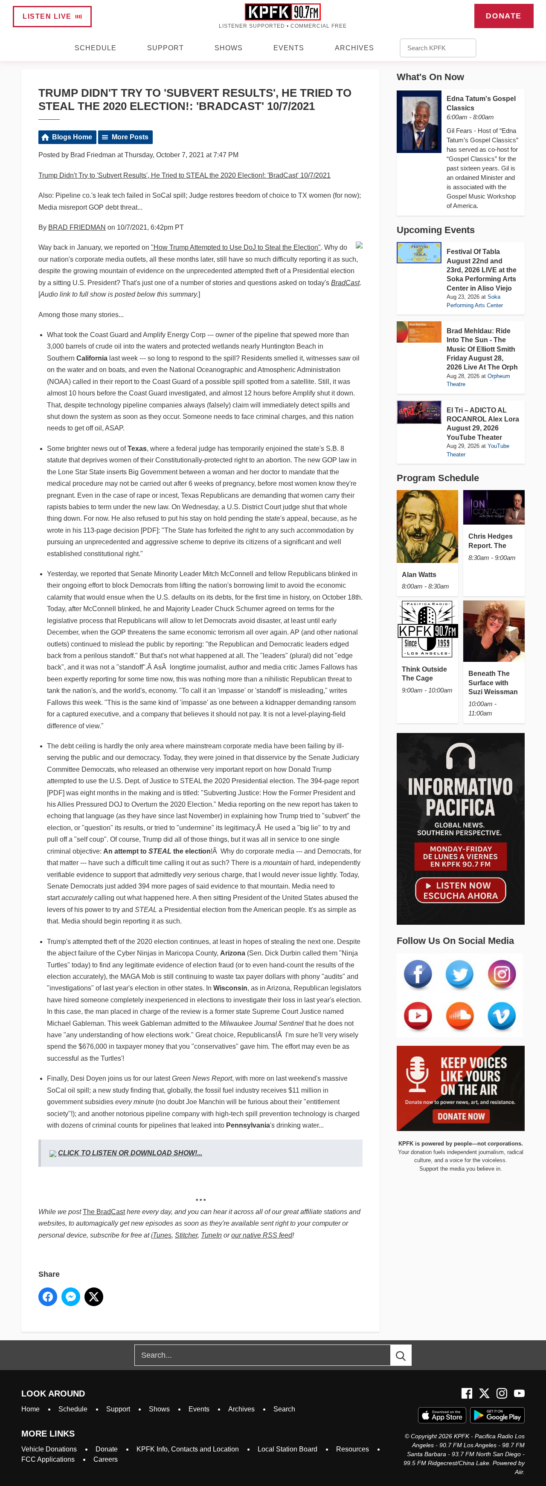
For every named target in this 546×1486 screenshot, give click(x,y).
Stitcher (186, 1235)
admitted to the (239, 1023)
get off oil (88, 428)
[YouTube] (519, 1393)
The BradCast (104, 1211)
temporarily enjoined (261, 448)
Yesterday (62, 573)
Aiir (519, 1472)
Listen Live (47, 16)
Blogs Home (72, 137)
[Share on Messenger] (70, 1296)
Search (284, 1409)
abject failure (77, 953)
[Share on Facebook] (47, 1296)
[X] (484, 1393)
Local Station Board (287, 1449)
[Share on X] (93, 1296)
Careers (105, 1459)
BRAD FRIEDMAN (77, 227)
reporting (188, 644)
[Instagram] (502, 1393)
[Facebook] (467, 1393)
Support (165, 48)
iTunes (161, 1235)
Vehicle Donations (49, 1449)
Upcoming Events (436, 230)
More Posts (130, 137)
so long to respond (175, 358)
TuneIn (211, 1235)
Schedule (95, 48)
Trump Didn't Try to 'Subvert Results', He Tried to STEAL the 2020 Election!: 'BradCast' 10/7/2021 (184, 175)
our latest (187, 1078)
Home (30, 1409)
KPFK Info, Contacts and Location (187, 1449)
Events (288, 48)
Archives (354, 48)
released (145, 769)
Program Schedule (438, 478)
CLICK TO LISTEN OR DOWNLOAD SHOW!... (130, 1153)
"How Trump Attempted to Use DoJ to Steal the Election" (236, 247)
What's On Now (430, 77)
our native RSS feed (261, 1235)
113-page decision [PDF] (120, 530)
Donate (504, 15)
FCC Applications (48, 1459)
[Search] (408, 1355)
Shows (229, 48)
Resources (352, 1449)
